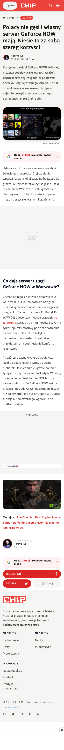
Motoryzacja (11, 653)
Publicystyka (43, 647)
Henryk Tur (17, 55)
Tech (28, 17)
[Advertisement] (32, 440)
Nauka (39, 640)
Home (10, 17)
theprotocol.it (11, 707)
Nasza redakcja (12, 670)
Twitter (11, 583)
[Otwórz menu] (57, 5)
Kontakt (8, 677)
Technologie (11, 640)
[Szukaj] (51, 6)
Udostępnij (13, 573)
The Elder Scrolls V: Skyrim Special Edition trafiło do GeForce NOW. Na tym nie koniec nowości (32, 522)
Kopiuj (49, 583)
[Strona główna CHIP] (28, 5)
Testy (6, 647)
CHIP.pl (16, 702)
